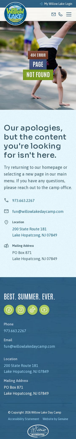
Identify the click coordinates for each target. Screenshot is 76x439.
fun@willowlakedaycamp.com (38, 211)
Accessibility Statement (23, 419)
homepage (52, 167)
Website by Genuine (55, 419)
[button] (68, 14)
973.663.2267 (23, 200)
